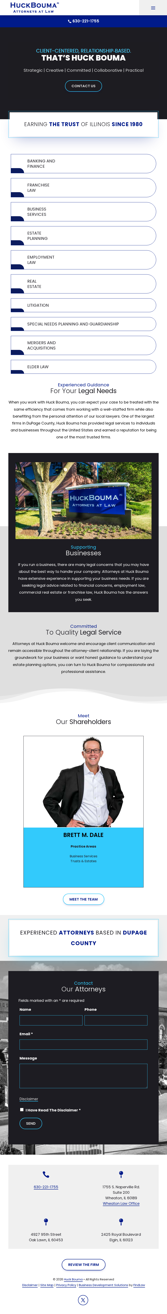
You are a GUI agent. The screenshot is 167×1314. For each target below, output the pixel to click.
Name (25, 1009)
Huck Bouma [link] (73, 1279)
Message (28, 1058)
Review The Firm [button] (83, 1264)
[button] (153, 7)
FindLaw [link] (139, 1285)
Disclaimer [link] (30, 1285)
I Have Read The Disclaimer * (53, 1110)
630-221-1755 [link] (86, 21)
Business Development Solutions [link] (103, 1285)
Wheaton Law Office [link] (121, 1203)
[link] (33, 7)
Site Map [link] (47, 1285)
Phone (91, 1009)
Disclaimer (29, 1099)
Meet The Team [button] (83, 899)
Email (26, 1033)
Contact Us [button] (83, 85)
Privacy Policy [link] (66, 1285)
